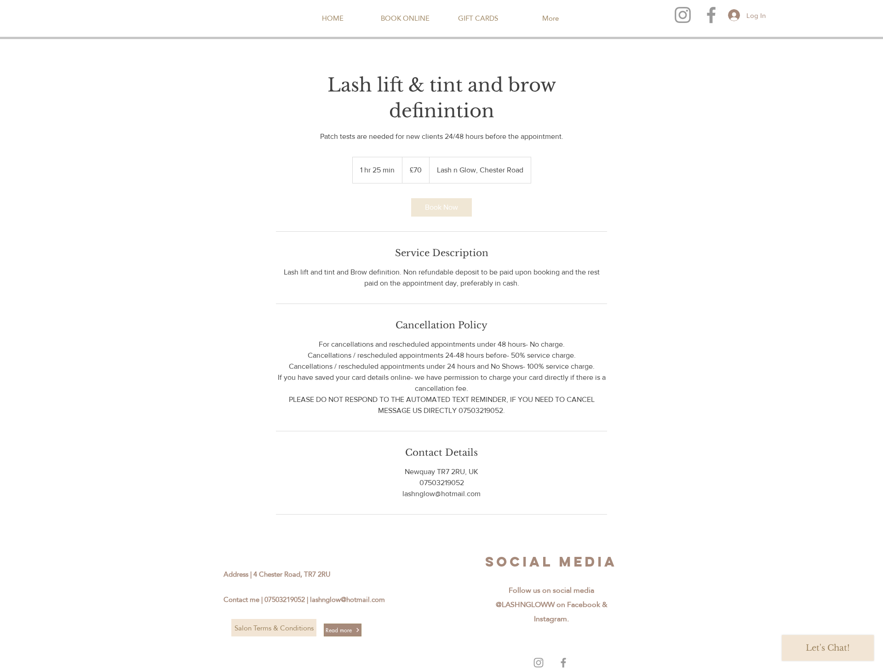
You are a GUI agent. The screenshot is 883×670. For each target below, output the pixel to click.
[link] (441, 207)
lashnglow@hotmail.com (347, 599)
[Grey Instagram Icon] (683, 15)
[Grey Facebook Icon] (563, 662)
